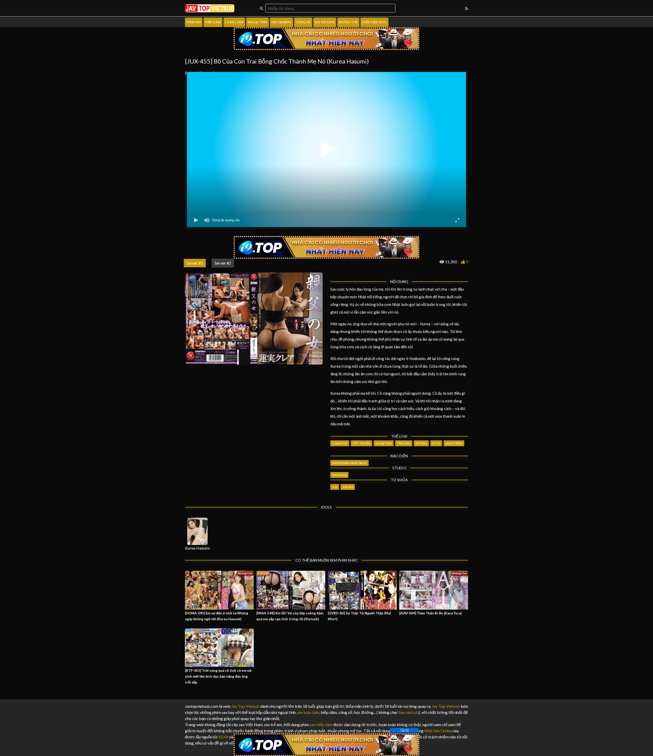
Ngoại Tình (257, 22)
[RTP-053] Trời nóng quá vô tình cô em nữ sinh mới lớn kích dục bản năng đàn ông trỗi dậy (218, 676)
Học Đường (281, 22)
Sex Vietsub (325, 22)
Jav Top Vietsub (245, 706)
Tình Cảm (403, 443)
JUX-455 (347, 487)
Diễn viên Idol (374, 22)
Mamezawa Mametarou (349, 463)
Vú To (436, 443)
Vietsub (421, 443)
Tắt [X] (404, 730)
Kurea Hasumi (197, 548)
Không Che (348, 22)
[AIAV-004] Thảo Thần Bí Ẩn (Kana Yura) (430, 613)
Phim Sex (193, 22)
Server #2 (223, 263)
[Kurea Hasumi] (197, 531)
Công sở (303, 22)
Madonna (339, 475)
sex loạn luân (308, 712)
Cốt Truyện (361, 443)
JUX (334, 487)
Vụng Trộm (453, 443)
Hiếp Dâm (213, 22)
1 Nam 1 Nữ (339, 443)
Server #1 (194, 263)
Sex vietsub (408, 712)
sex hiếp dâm (321, 724)
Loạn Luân (234, 22)
